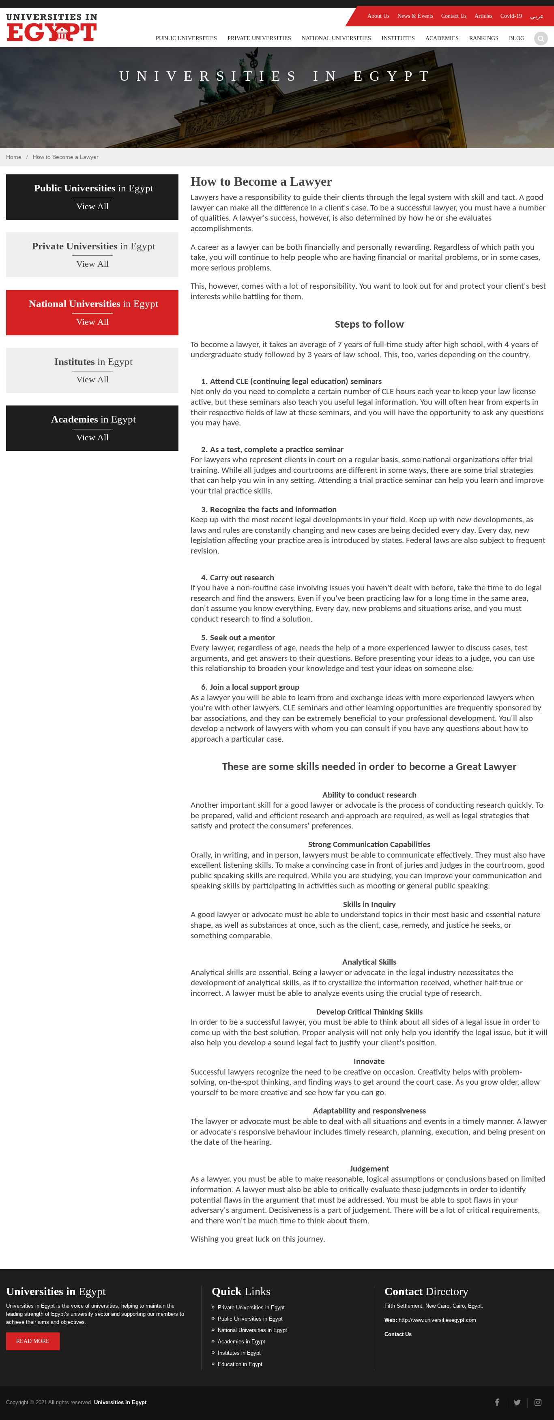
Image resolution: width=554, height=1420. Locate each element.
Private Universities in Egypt (251, 1307)
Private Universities (259, 38)
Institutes (398, 38)
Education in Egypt (240, 1364)
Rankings (483, 38)
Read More (32, 1341)
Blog (516, 38)
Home (13, 157)
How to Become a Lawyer (66, 157)
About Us (378, 16)
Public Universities (186, 38)
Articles (483, 16)
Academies (442, 38)
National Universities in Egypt (252, 1330)
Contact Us (453, 16)
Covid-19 (511, 16)
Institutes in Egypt (239, 1353)
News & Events (415, 16)
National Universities (336, 38)
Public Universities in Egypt (250, 1319)
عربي (537, 16)
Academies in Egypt (241, 1341)
